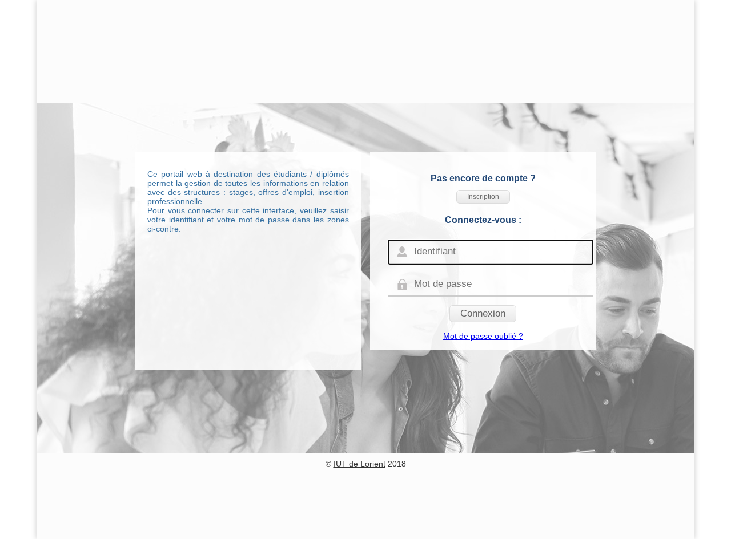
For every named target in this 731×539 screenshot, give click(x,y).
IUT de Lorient (359, 463)
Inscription (483, 197)
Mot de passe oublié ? (483, 336)
